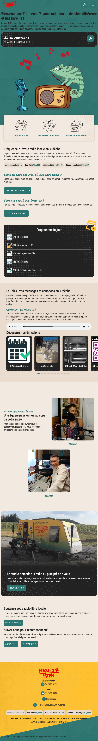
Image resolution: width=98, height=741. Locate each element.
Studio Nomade (52, 719)
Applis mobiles (38, 722)
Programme (25, 719)
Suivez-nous (28, 644)
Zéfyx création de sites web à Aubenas (52, 737)
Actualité (10, 644)
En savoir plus (15, 588)
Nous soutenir (12, 622)
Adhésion (65, 719)
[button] (84, 5)
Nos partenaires (79, 719)
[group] (19, 353)
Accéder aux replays (15, 213)
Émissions (38, 719)
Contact (63, 722)
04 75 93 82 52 (49, 684)
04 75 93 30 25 (49, 693)
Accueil (14, 719)
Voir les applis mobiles (16, 190)
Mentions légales (31, 737)
